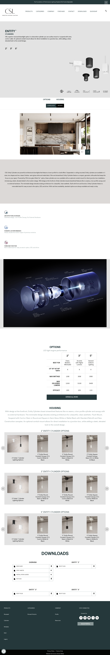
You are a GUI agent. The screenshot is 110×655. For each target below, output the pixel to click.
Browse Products (32, 614)
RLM (5, 633)
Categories (40, 11)
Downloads (82, 11)
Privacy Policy (50, 651)
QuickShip (93, 11)
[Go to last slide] (3, 448)
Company (51, 11)
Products (29, 11)
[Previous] (82, 152)
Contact (71, 11)
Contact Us (84, 613)
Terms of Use (59, 651)
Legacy (6, 639)
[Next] (87, 152)
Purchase (61, 11)
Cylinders (6, 620)
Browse (60, 105)
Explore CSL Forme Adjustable (64, 2)
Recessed (6, 614)
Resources (57, 620)
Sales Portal (85, 624)
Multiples (6, 627)
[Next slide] (107, 448)
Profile (56, 614)
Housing (60, 100)
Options (46, 100)
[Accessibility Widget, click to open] (3, 651)
